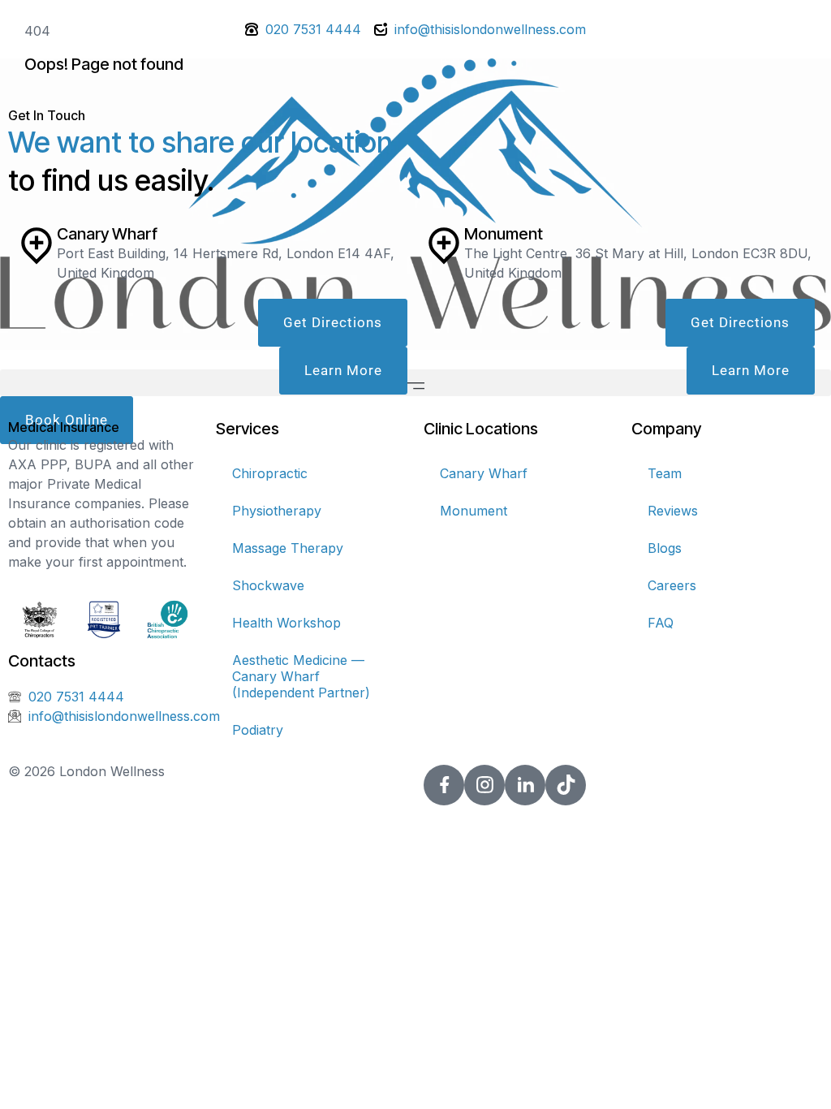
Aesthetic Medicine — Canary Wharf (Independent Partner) (301, 676)
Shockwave (268, 585)
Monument (473, 511)
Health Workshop (286, 623)
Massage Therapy (287, 548)
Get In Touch (46, 115)
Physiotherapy (276, 511)
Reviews (673, 511)
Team (665, 473)
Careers (672, 585)
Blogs (665, 548)
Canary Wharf (483, 473)
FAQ (661, 623)
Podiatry (257, 730)
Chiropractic (270, 473)
